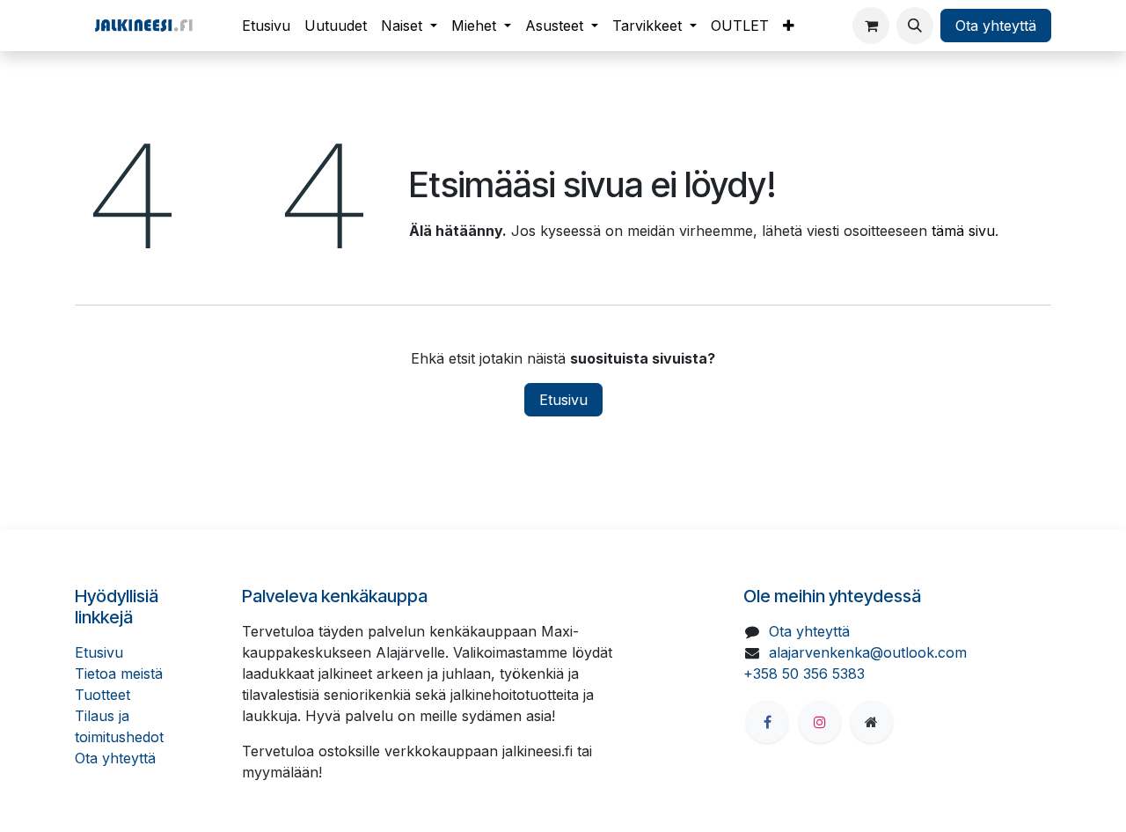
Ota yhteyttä (995, 25)
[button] (914, 25)
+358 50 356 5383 (804, 673)
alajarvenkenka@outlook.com (868, 652)
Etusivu (563, 400)
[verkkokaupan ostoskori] (870, 25)
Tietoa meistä (119, 673)
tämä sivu (963, 230)
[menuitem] (266, 25)
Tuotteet (102, 694)
